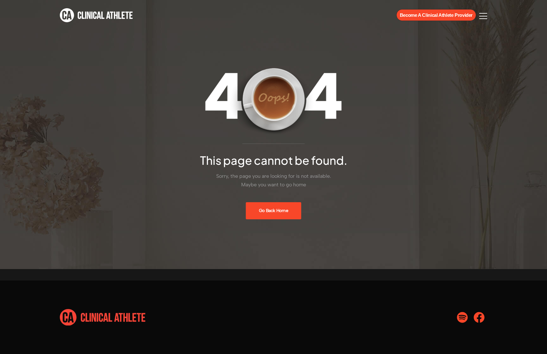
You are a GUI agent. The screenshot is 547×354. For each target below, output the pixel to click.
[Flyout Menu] (483, 16)
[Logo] (96, 15)
